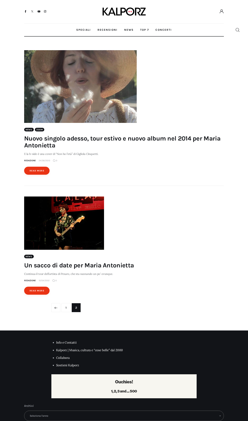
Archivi (29, 406)
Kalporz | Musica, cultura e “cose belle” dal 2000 (89, 350)
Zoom (39, 129)
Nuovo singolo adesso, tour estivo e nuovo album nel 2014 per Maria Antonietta (122, 142)
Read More (37, 170)
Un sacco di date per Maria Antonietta (79, 265)
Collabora (63, 358)
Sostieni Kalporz (67, 365)
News (29, 129)
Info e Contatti (66, 342)
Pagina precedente (55, 307)
